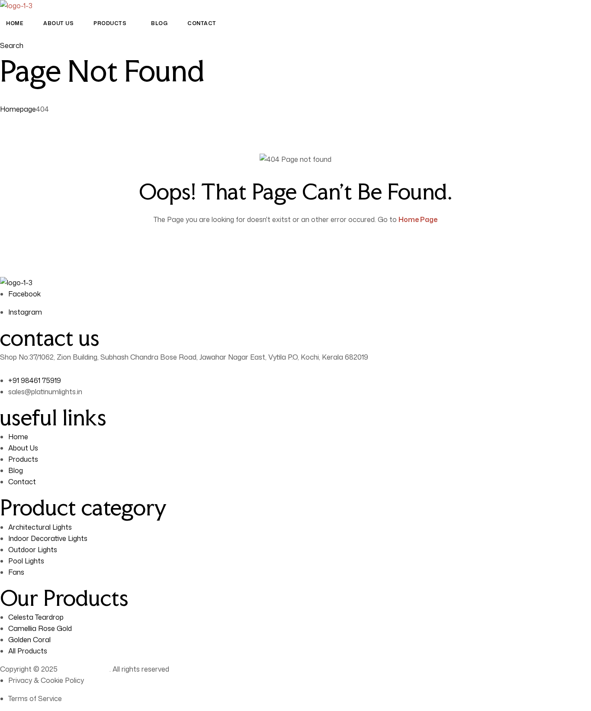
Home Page (417, 219)
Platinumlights (84, 669)
